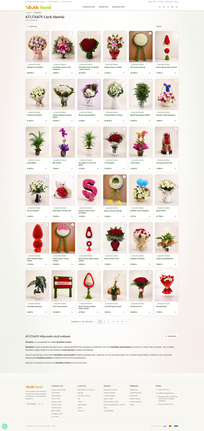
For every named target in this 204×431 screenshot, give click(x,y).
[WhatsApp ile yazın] (4, 426)
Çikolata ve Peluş (84, 396)
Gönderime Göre (89, 7)
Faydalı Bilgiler (109, 411)
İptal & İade (134, 396)
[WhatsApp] (43, 404)
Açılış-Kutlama (56, 396)
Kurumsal (160, 1)
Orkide (80, 402)
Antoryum (81, 411)
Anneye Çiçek (56, 402)
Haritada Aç (172, 336)
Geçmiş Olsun (56, 408)
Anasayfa (28, 12)
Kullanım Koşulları (136, 402)
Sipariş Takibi (152, 1)
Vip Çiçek (55, 416)
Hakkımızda (168, 1)
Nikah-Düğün (56, 411)
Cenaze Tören (57, 405)
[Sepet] (176, 7)
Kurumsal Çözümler (110, 390)
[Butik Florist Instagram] (172, 7)
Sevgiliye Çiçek (57, 413)
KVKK (54, 426)
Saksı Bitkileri (82, 405)
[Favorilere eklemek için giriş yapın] (46, 33)
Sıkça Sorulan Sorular (111, 402)
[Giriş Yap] (164, 7)
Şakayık (80, 393)
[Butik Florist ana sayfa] (34, 386)
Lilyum (80, 408)
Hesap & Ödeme (109, 393)
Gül (79, 399)
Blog (105, 408)
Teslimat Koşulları (136, 393)
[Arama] (160, 7)
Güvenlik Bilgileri (109, 396)
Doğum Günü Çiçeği (58, 390)
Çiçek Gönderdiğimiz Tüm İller (114, 405)
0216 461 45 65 (66, 1)
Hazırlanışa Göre (118, 7)
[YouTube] (39, 404)
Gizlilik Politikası (135, 399)
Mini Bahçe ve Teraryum (86, 390)
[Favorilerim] (168, 7)
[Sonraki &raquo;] (131, 322)
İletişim (176, 1)
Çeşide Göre (103, 7)
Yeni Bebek (56, 393)
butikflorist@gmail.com (166, 393)
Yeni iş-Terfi (56, 399)
